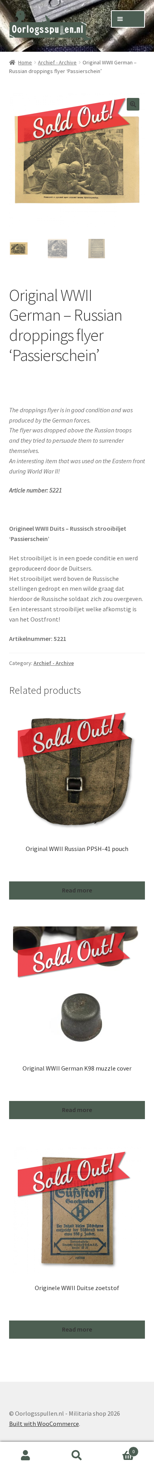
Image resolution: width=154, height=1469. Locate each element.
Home (25, 62)
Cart (119, 1448)
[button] (133, 104)
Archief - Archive (57, 62)
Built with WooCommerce (44, 1424)
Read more (77, 890)
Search (77, 1455)
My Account (25, 1455)
